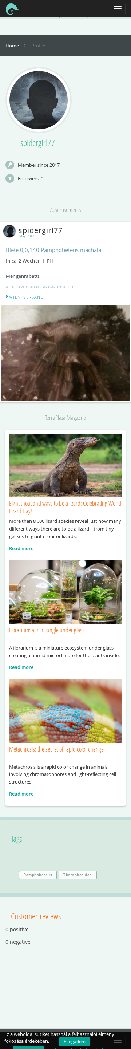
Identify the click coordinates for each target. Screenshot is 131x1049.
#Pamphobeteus (59, 287)
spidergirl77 (41, 230)
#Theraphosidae (23, 287)
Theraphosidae (77, 874)
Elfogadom (75, 1041)
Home (12, 45)
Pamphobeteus (38, 874)
